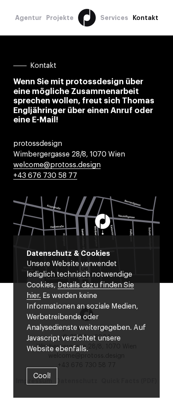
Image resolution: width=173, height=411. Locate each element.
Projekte (60, 18)
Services (114, 18)
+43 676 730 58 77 (45, 175)
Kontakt (145, 18)
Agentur (28, 18)
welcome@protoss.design (57, 164)
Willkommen (87, 18)
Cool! (42, 376)
